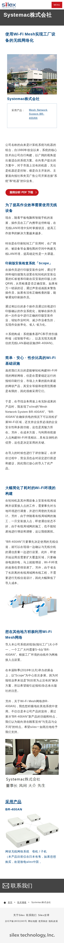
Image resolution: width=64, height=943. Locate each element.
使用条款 (42, 921)
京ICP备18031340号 (16, 921)
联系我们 (22, 886)
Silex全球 (43, 915)
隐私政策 (53, 921)
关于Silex (19, 915)
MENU (57, 5)
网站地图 (32, 921)
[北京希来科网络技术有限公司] (8, 4)
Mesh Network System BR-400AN (38, 113)
